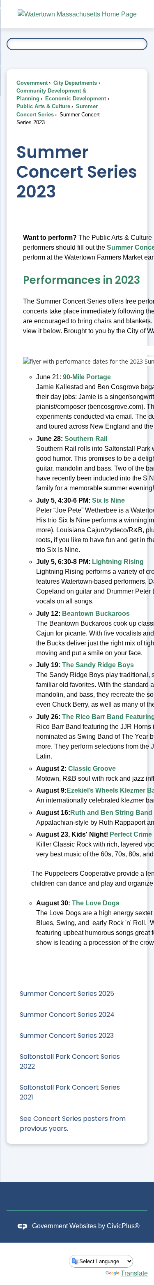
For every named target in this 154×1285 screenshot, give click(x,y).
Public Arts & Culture (43, 106)
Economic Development (75, 98)
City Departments (74, 83)
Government (32, 83)
